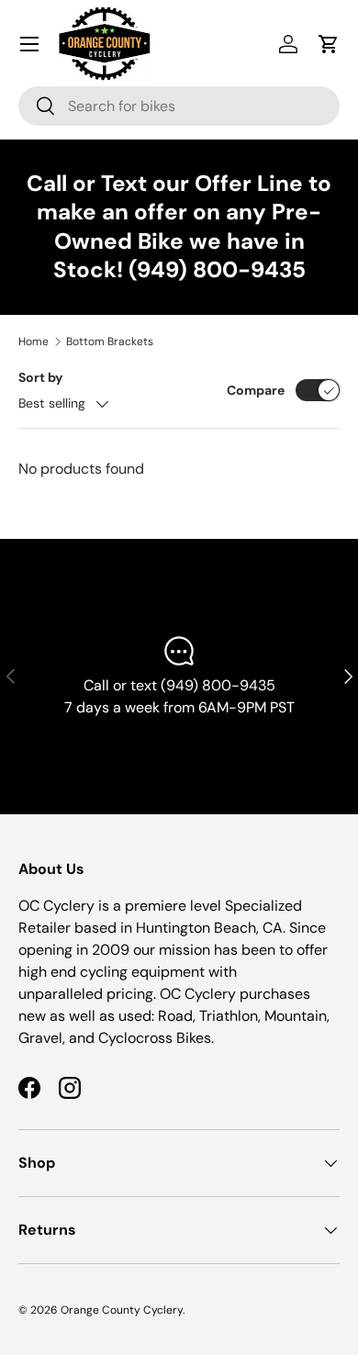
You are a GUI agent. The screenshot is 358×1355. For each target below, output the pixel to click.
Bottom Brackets (109, 341)
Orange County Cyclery (122, 1310)
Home (33, 341)
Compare (256, 390)
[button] (328, 44)
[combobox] (179, 106)
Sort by (40, 377)
